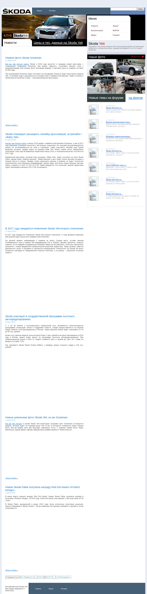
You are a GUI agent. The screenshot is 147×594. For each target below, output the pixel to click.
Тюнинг (115, 26)
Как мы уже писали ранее (17, 64)
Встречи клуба (97, 31)
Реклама (52, 10)
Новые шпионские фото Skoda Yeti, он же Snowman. (36, 417)
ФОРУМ (116, 31)
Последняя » (65, 577)
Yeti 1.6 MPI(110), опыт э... (116, 165)
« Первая (26, 577)
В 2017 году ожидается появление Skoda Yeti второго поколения (44, 228)
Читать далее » (11, 125)
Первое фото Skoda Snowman (23, 57)
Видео (93, 35)
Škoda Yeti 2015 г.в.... (114, 108)
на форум (136, 98)
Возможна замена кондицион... (118, 137)
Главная (38, 589)
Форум (39, 10)
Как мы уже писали (13, 424)
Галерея (116, 35)
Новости (94, 26)
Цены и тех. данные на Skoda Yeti (58, 42)
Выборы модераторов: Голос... (118, 122)
